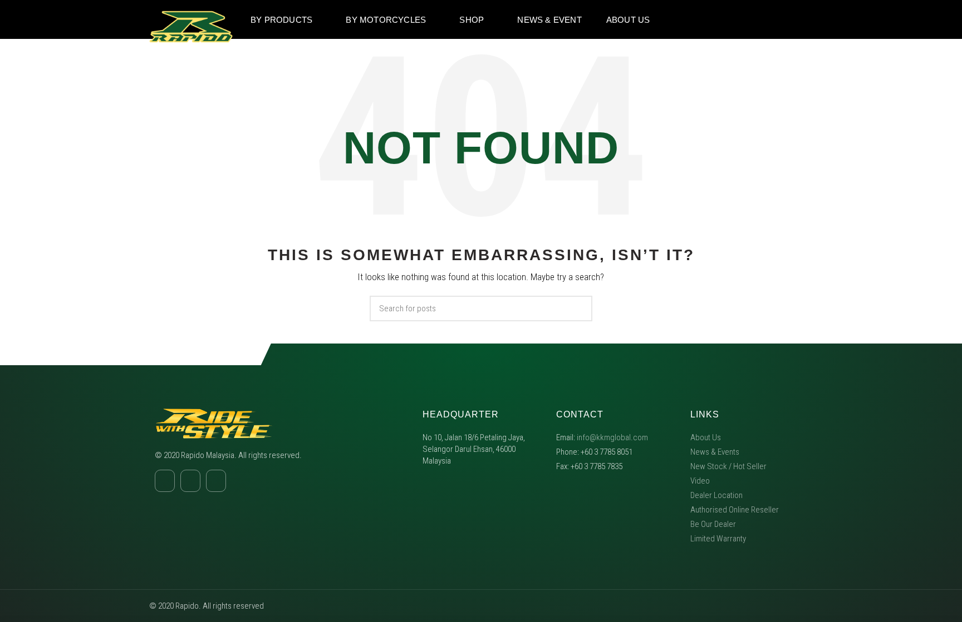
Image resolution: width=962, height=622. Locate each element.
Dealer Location (716, 495)
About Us (705, 437)
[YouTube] (804, 19)
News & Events (714, 452)
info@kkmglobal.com (612, 437)
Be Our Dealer (713, 524)
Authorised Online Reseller (734, 510)
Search (577, 308)
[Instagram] (783, 19)
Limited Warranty (718, 539)
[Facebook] (762, 19)
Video (700, 481)
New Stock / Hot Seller (728, 466)
